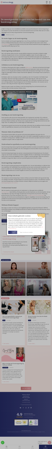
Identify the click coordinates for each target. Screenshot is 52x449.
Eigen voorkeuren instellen (26, 232)
